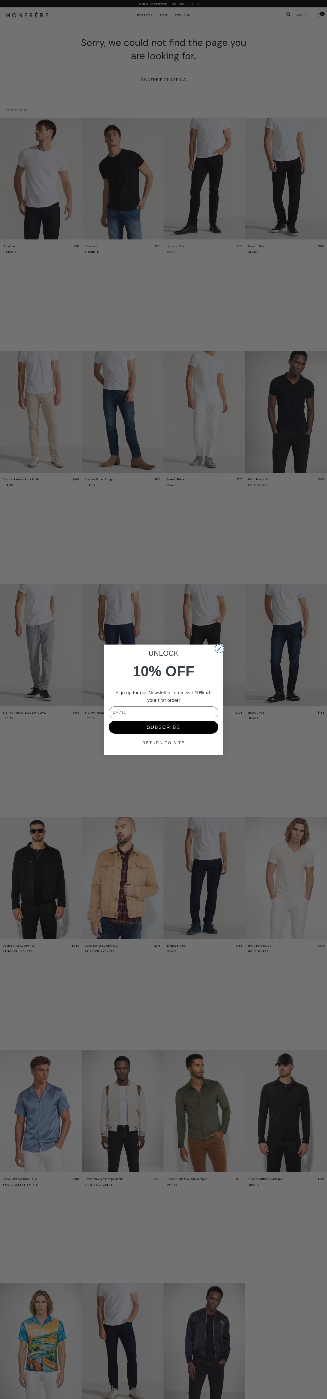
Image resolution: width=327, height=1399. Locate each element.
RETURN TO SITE (163, 743)
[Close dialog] (219, 649)
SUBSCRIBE (163, 727)
